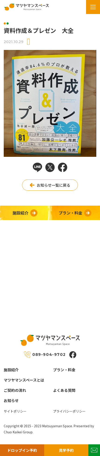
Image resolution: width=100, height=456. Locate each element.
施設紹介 (11, 370)
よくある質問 (64, 390)
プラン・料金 (64, 370)
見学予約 (66, 450)
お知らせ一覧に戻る (53, 185)
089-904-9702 (49, 354)
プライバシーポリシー (69, 411)
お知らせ (11, 400)
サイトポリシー (15, 411)
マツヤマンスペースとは (24, 380)
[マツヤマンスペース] (24, 7)
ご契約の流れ (15, 390)
